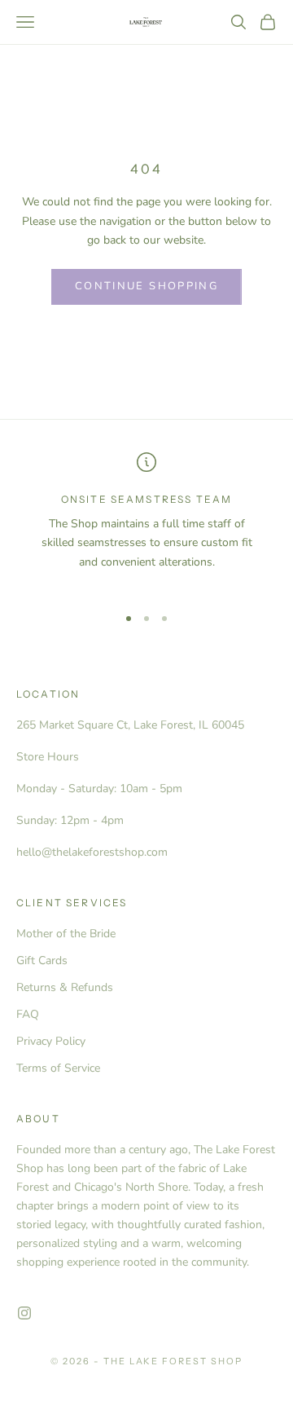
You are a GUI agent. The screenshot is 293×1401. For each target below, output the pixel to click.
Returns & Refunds (64, 987)
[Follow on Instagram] (24, 1313)
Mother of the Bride (66, 933)
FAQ (27, 1014)
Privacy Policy (50, 1041)
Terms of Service (58, 1068)
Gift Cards (42, 960)
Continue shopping (146, 286)
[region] (146, 521)
